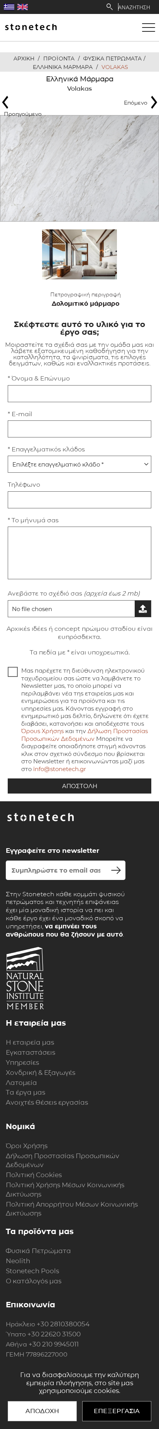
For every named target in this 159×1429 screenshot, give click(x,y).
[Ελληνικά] (9, 7)
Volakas (114, 67)
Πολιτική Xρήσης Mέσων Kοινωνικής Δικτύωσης (65, 1189)
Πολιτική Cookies (34, 1175)
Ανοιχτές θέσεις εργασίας (47, 1102)
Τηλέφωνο (24, 484)
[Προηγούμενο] (25, 102)
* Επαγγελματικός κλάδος (46, 449)
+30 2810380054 (63, 1324)
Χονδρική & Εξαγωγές (40, 1072)
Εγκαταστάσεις (30, 1052)
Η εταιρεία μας (30, 1042)
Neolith (18, 1261)
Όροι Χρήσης (26, 1146)
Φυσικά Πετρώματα (38, 1251)
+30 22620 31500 (54, 1334)
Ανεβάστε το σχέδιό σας (74, 593)
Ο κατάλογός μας (33, 1281)
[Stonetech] (31, 27)
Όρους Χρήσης (42, 731)
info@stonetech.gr (59, 769)
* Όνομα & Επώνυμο (39, 378)
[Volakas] (79, 168)
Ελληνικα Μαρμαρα (63, 67)
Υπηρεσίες (22, 1062)
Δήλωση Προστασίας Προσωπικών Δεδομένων (84, 734)
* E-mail (20, 414)
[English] (22, 7)
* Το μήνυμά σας (33, 520)
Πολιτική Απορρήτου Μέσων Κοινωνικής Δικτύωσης (72, 1208)
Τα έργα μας (25, 1092)
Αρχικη (24, 58)
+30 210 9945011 (54, 1344)
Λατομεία (21, 1082)
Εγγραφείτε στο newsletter (52, 850)
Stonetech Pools (32, 1271)
